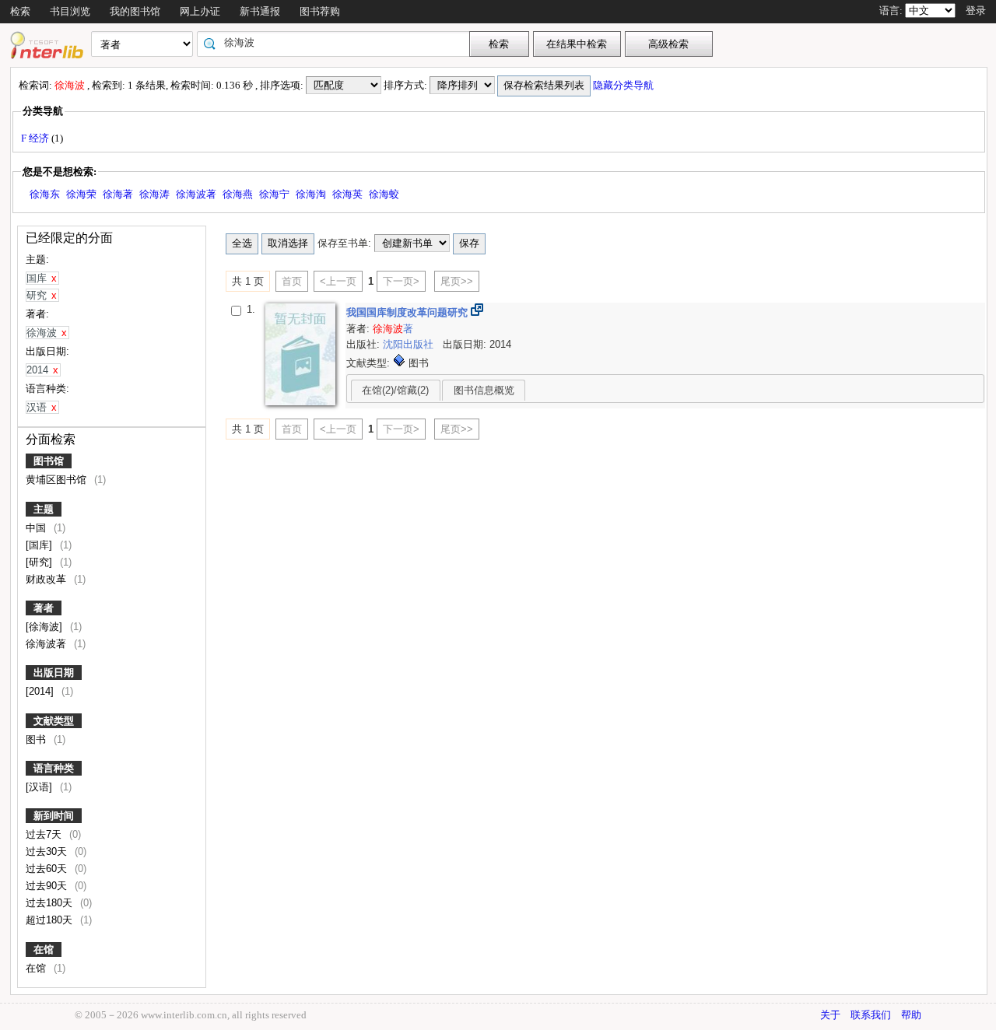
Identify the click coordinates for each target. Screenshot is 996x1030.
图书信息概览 (484, 390)
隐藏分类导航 (624, 85)
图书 (37, 739)
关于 (830, 1015)
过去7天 (45, 834)
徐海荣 (81, 194)
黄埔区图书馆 (57, 479)
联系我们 (870, 1015)
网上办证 (200, 11)
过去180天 (50, 903)
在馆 (43, 949)
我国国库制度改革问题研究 (408, 312)
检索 (20, 11)
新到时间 (53, 816)
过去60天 (48, 868)
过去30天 (48, 851)
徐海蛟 (384, 194)
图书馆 (48, 461)
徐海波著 (196, 194)
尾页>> (456, 281)
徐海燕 (238, 194)
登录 (976, 10)
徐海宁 (274, 194)
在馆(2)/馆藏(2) (395, 390)
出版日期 (53, 672)
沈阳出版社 (410, 344)
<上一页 (338, 281)
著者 (43, 608)
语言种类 (53, 768)
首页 (292, 281)
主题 (43, 509)
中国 (37, 528)
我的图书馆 (135, 11)
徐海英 (347, 194)
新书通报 (260, 11)
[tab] (395, 390)
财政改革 (47, 579)
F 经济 (36, 138)
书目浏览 (70, 11)
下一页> (401, 281)
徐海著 (118, 194)
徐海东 (45, 194)
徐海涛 (154, 194)
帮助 (911, 1015)
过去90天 (48, 886)
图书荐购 (320, 11)
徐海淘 (311, 194)
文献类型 (53, 721)
